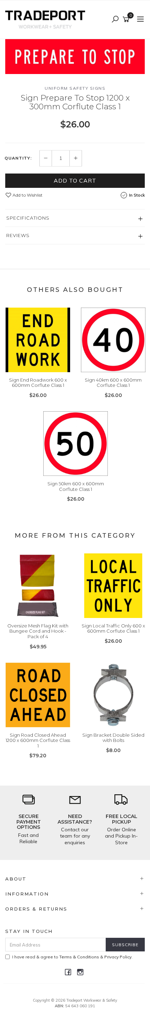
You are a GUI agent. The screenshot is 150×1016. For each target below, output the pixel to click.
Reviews (18, 235)
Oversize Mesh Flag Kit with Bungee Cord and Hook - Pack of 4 (37, 631)
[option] (75, 56)
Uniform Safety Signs (75, 88)
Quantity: (18, 158)
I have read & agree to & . (72, 956)
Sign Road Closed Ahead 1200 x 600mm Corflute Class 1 (38, 740)
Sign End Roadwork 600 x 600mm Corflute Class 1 (38, 382)
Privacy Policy (118, 956)
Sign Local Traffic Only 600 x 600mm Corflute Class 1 (113, 628)
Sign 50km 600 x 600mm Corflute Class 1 (75, 486)
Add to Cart (75, 180)
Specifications (28, 218)
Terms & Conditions (79, 956)
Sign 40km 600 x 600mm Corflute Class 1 (113, 382)
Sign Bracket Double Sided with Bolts (113, 737)
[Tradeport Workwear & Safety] (47, 19)
